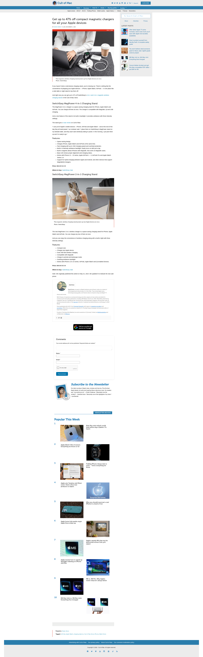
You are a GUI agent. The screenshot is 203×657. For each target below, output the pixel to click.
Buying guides (112, 8)
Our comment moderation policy (124, 642)
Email (58, 360)
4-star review (67, 122)
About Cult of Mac (106, 642)
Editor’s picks (101, 11)
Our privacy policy (93, 642)
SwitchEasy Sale (67, 170)
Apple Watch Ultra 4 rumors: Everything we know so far (71, 445)
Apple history (110, 11)
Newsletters (132, 11)
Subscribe (145, 3)
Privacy (145, 21)
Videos (119, 11)
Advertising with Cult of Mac (78, 642)
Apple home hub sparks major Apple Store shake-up (71, 522)
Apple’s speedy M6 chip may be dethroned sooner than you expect (97, 542)
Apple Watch (69, 634)
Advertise (136, 21)
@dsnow (67, 314)
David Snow (57, 27)
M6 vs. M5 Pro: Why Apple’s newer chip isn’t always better (96, 579)
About (126, 21)
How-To (94, 8)
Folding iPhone (91, 11)
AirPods (63, 634)
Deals (102, 8)
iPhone (97, 634)
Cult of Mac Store (89, 634)
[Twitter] (56, 318)
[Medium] (61, 318)
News (78, 8)
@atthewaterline (102, 312)
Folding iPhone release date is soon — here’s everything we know (96, 465)
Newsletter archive (103, 412)
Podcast (125, 11)
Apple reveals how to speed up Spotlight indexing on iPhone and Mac (71, 561)
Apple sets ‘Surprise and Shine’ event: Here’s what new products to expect (71, 484)
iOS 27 (78, 11)
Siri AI (83, 11)
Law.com (75, 302)
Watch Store (102, 634)
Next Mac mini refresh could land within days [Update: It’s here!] (96, 427)
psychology (59, 308)
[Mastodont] (59, 318)
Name (58, 353)
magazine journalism (96, 306)
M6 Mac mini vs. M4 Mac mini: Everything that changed (71, 599)
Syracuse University (78, 306)
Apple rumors (71, 11)
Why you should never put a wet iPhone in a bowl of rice (97, 503)
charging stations (78, 634)
